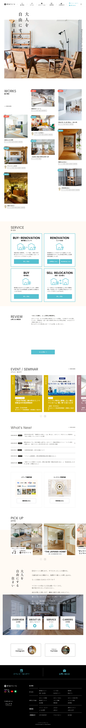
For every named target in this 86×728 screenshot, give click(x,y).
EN (81, 4)
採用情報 (70, 702)
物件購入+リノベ (42, 690)
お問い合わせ (73, 5)
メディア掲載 (56, 700)
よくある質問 (42, 710)
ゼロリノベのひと (57, 698)
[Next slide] (45, 416)
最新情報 (52, 5)
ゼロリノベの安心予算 (73, 698)
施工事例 (22, 5)
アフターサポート (57, 715)
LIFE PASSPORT (43, 715)
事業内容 (55, 702)
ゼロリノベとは (41, 5)
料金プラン (70, 693)
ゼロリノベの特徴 (43, 698)
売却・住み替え (42, 693)
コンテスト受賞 (71, 700)
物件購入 (70, 690)
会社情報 (41, 702)
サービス (32, 5)
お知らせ (55, 710)
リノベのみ (55, 690)
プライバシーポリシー (43, 722)
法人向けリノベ (56, 693)
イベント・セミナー (74, 3)
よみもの (55, 707)
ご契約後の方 (61, 5)
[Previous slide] (41, 416)
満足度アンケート (43, 700)
